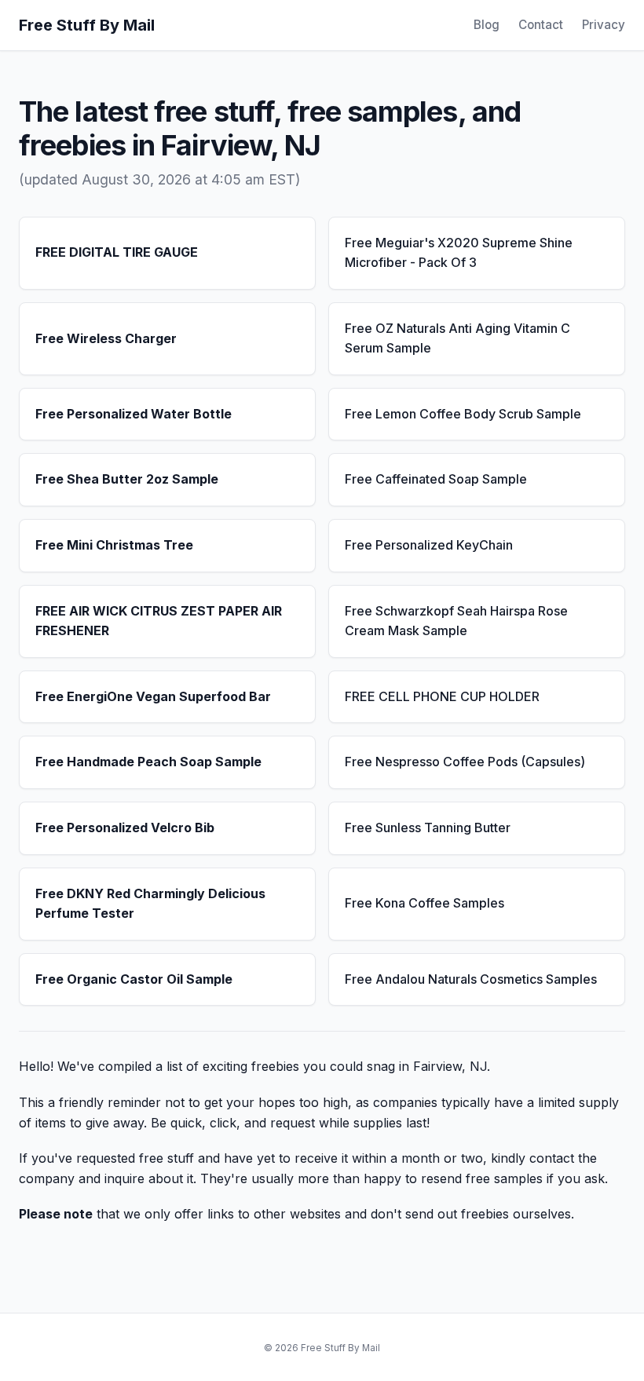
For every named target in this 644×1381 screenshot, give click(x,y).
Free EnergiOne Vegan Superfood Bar (153, 696)
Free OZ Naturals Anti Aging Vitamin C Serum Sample (457, 338)
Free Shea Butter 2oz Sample (126, 479)
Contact (540, 24)
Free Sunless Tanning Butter (427, 827)
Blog (486, 24)
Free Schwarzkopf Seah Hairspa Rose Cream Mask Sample (456, 621)
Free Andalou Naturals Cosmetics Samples (471, 979)
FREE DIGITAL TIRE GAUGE (116, 252)
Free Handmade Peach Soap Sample (148, 761)
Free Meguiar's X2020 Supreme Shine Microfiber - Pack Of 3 (459, 253)
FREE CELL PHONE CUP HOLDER (442, 696)
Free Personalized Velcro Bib (124, 827)
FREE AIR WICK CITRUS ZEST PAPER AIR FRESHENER (158, 621)
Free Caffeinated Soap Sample (436, 479)
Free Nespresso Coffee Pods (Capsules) (465, 761)
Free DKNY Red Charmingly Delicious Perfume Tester (150, 904)
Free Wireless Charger (106, 338)
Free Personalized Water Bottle (133, 414)
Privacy (603, 24)
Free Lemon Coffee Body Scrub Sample (463, 414)
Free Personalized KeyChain (429, 545)
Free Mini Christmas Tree (114, 545)
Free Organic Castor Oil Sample (133, 979)
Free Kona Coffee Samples (424, 903)
